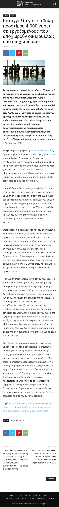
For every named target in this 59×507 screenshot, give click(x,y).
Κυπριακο (8, 498)
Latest (12, 11)
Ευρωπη (19, 495)
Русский (51, 498)
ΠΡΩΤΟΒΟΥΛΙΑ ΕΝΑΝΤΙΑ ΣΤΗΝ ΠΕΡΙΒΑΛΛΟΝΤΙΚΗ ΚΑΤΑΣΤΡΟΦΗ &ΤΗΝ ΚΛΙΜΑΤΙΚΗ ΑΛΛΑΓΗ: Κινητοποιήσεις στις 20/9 (43, 456)
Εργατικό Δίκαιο (17, 420)
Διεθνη (46, 495)
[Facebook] (6, 53)
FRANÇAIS (41, 498)
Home (5, 11)
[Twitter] (12, 53)
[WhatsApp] (25, 53)
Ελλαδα (12, 16)
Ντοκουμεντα (20, 498)
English (31, 498)
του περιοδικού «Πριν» (41, 150)
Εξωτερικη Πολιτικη (33, 495)
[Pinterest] (19, 53)
